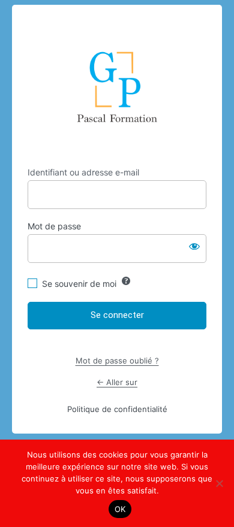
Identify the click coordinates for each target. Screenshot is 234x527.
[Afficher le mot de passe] (194, 246)
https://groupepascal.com (117, 86)
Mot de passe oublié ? (117, 360)
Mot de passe (54, 226)
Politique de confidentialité (117, 409)
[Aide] (126, 281)
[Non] (219, 483)
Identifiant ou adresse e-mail (83, 172)
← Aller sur (117, 382)
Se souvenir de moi (79, 283)
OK (120, 509)
